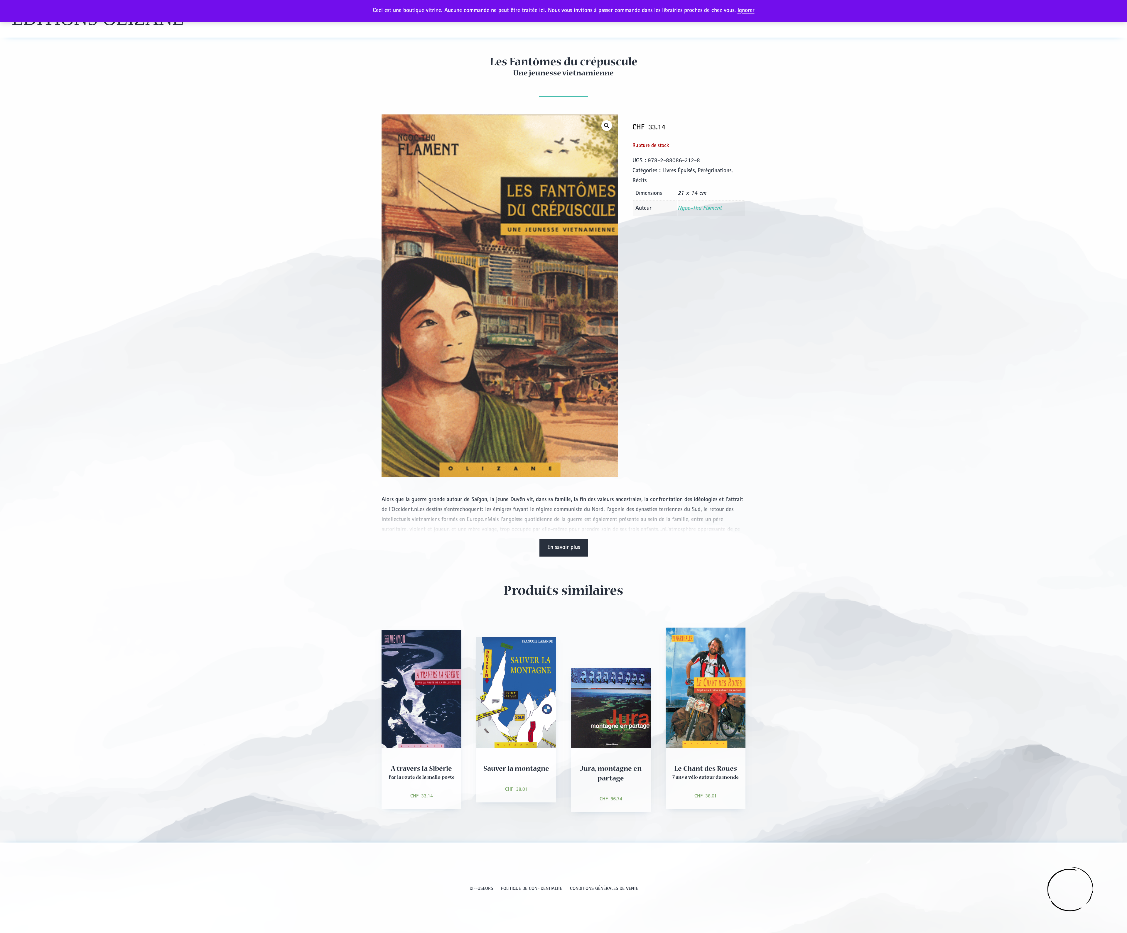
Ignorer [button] (746, 11)
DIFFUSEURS (481, 889)
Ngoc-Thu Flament (700, 209)
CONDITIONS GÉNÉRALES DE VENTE (604, 889)
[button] (606, 125)
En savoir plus (563, 548)
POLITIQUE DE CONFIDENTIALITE (531, 889)
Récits (639, 181)
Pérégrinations (714, 171)
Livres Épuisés (678, 171)
